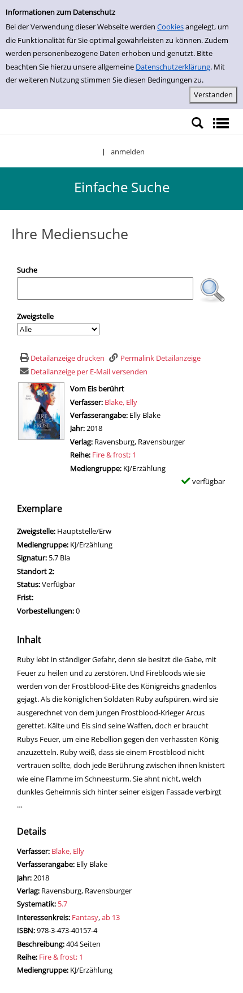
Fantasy (85, 917)
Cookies (170, 26)
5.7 (62, 904)
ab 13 (111, 917)
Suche (27, 270)
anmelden (128, 151)
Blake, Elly (121, 402)
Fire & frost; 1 (114, 455)
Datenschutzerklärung (173, 67)
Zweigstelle (35, 316)
